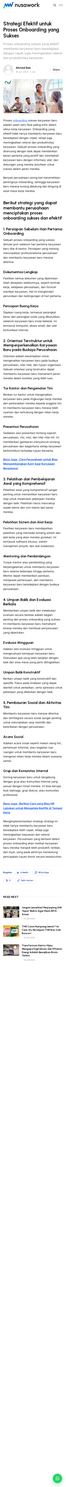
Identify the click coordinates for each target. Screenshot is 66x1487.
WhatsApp (43, 872)
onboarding (20, 120)
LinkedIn (24, 872)
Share (56, 69)
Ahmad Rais (23, 67)
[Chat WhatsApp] (57, 1478)
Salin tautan (27, 880)
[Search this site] (54, 5)
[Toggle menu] (60, 5)
